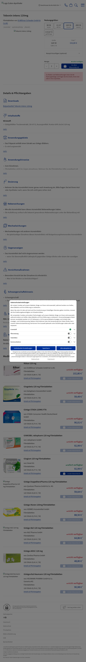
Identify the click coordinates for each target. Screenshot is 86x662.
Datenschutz (35, 359)
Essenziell (13, 329)
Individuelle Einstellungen (23, 348)
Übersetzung (14, 333)
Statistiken (13, 338)
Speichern (46, 348)
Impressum (51, 359)
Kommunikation (15, 342)
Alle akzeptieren (66, 348)
